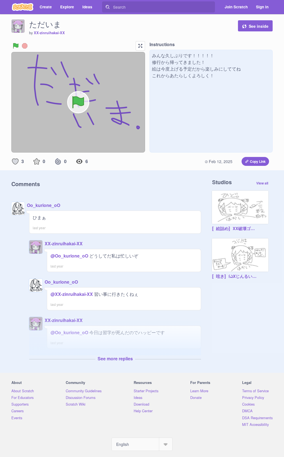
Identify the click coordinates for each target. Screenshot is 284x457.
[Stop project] (24, 45)
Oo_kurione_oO (43, 205)
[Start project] (15, 45)
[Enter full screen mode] (140, 46)
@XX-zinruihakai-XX (71, 294)
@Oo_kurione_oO (69, 256)
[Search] (107, 7)
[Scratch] (22, 7)
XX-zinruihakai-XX (49, 32)
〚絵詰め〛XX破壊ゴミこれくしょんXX (234, 228)
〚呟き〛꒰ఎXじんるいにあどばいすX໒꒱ (234, 276)
